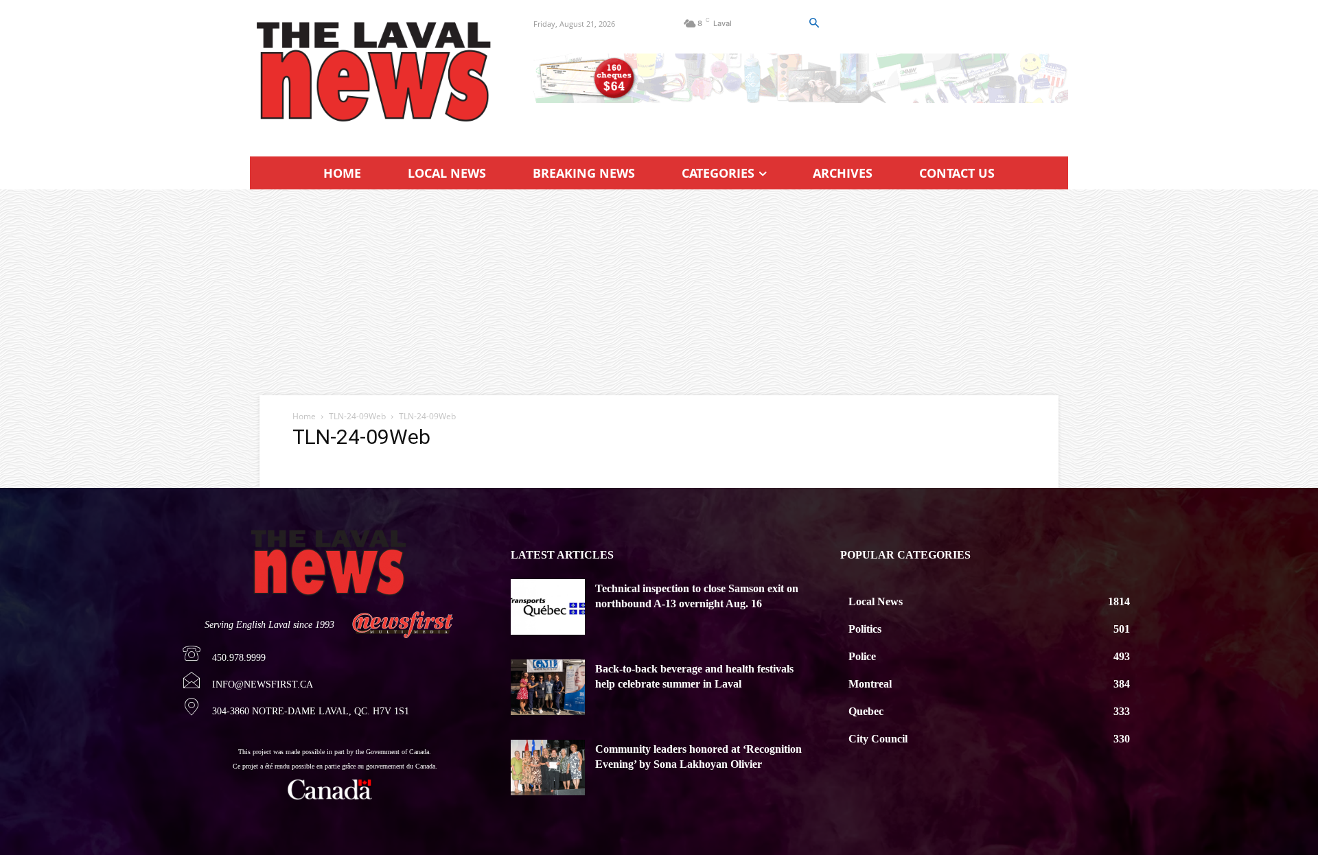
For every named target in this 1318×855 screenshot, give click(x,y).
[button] (813, 23)
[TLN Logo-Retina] (375, 72)
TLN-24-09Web (357, 416)
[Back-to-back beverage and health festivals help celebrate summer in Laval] (548, 687)
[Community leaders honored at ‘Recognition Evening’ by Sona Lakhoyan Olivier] (548, 767)
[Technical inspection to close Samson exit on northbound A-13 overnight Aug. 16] (548, 607)
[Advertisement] (659, 292)
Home (304, 416)
